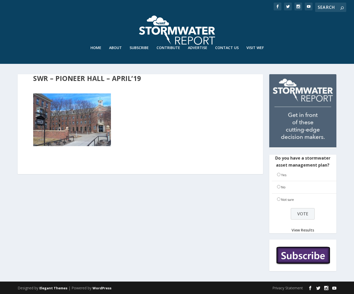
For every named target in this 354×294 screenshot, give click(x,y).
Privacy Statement (287, 287)
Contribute (168, 48)
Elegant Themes (53, 288)
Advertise (197, 48)
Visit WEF (255, 48)
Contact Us (227, 48)
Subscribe (139, 48)
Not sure (287, 199)
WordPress (102, 288)
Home (95, 48)
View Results (303, 230)
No (283, 187)
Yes (283, 175)
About (115, 48)
